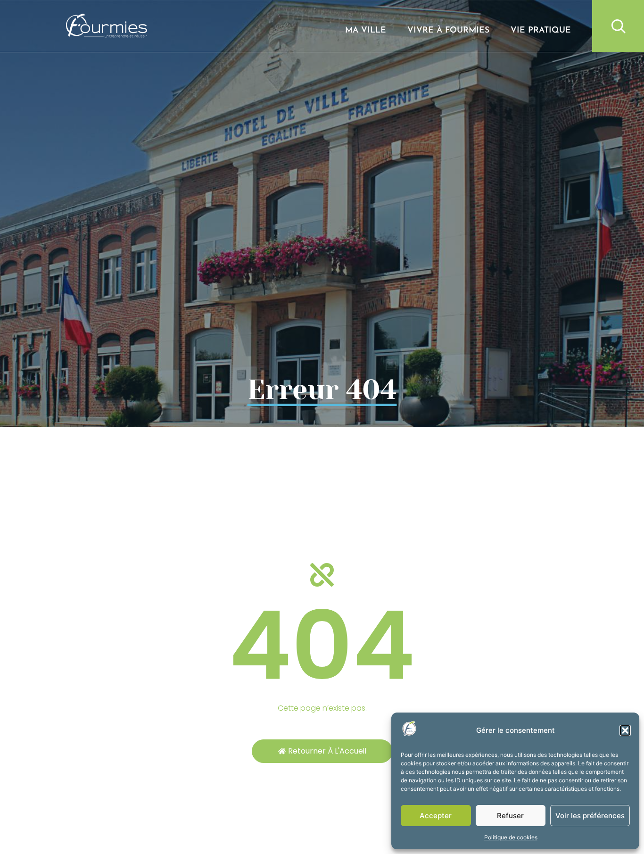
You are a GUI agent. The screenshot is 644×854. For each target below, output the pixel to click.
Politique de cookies (510, 837)
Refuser (510, 815)
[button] (625, 730)
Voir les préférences (590, 815)
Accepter (436, 815)
